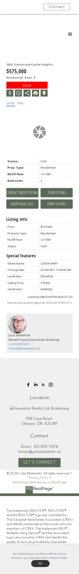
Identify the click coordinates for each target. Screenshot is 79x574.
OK (40, 563)
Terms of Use (58, 558)
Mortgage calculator (22, 204)
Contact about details (22, 192)
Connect (57, 7)
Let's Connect (39, 462)
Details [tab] (10, 102)
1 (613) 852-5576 (19, 344)
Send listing (57, 192)
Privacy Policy (39, 477)
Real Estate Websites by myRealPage (39, 482)
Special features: (21, 256)
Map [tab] (20, 102)
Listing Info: (17, 219)
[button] (28, 385)
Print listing (56, 203)
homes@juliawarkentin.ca (24, 348)
